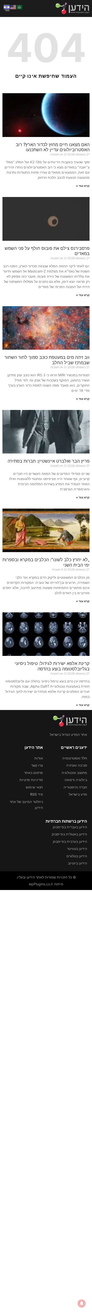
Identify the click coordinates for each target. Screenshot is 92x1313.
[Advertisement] (46, 1101)
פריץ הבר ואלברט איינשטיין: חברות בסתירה (49, 461)
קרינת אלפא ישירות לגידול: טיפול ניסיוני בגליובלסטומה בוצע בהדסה (52, 666)
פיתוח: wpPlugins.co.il (46, 884)
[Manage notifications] (82, 1303)
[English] (13, 6)
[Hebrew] (7, 6)
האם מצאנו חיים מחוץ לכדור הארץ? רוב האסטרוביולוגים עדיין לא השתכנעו (53, 147)
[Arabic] (19, 6)
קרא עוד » (83, 186)
